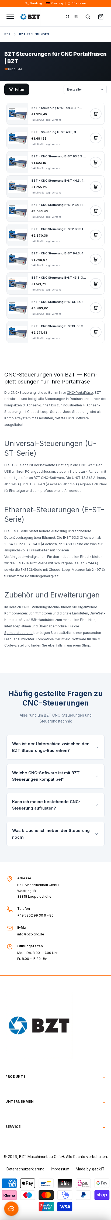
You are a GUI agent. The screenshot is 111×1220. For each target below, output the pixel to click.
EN (76, 16)
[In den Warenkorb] (96, 113)
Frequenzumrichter (19, 639)
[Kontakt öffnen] (11, 1209)
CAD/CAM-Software (70, 639)
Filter (20, 89)
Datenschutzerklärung (25, 1169)
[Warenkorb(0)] (101, 17)
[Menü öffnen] (10, 17)
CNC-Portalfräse (80, 393)
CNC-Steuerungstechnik (41, 607)
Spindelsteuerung (18, 633)
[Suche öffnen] (88, 17)
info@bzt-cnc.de (30, 934)
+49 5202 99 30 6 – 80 (35, 915)
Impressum (60, 1169)
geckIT (98, 1169)
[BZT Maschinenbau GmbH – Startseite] (40, 16)
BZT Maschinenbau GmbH (41, 1157)
